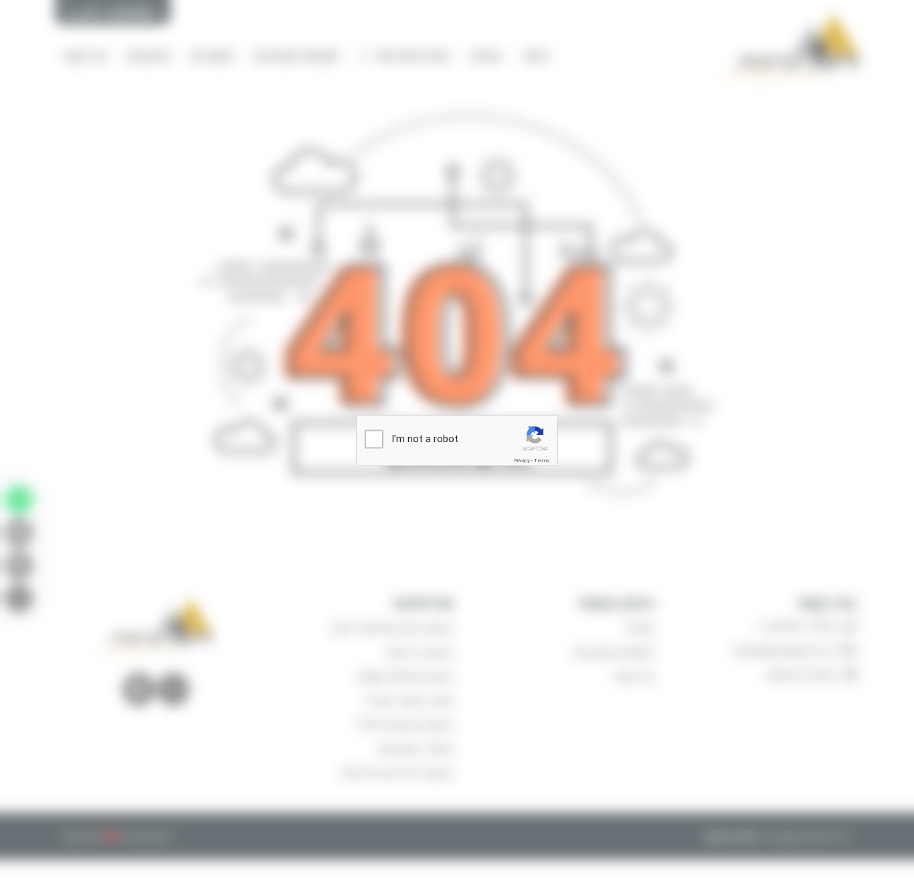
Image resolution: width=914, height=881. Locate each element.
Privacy (522, 461)
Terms (542, 461)
